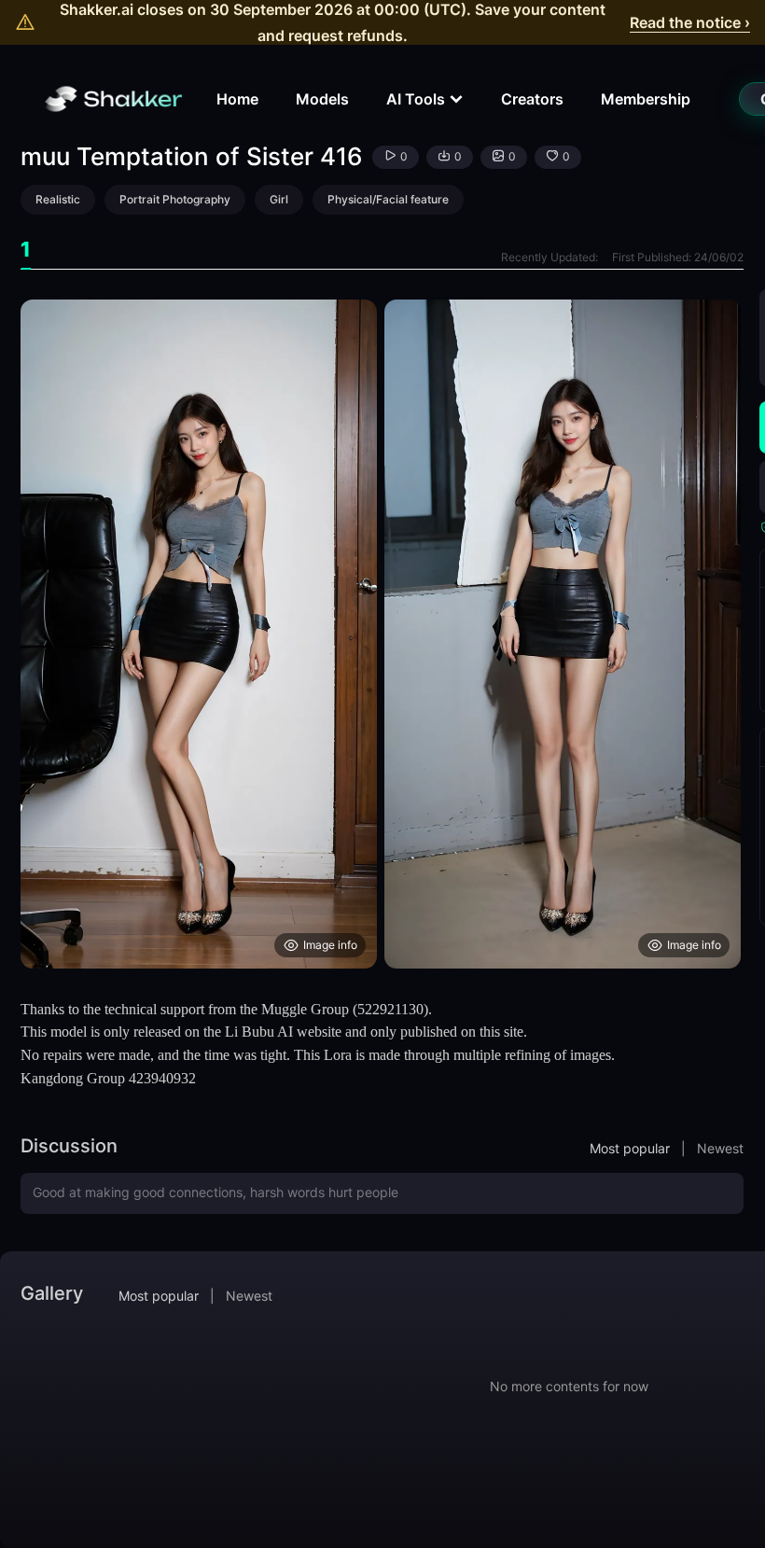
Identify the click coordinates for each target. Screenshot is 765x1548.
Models (322, 99)
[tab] (26, 249)
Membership (645, 99)
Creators (532, 99)
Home (237, 99)
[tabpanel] (382, 634)
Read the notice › (690, 22)
